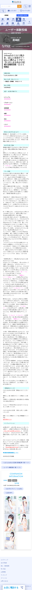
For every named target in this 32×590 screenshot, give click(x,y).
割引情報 (18, 24)
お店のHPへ (9, 493)
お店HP (29, 22)
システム (8, 19)
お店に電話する (11, 587)
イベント (24, 24)
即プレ (2, 24)
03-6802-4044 (22, 15)
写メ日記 (7, 24)
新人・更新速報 (5, 566)
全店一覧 (3, 11)
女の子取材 (4, 563)
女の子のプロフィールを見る (13, 489)
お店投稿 (13, 24)
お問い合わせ (4, 581)
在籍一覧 (13, 19)
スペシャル (4, 578)
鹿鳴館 (5, 480)
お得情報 (3, 572)
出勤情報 (24, 19)
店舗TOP (3, 19)
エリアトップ (4, 559)
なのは (17, 483)
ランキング (4, 575)
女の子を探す (25, 11)
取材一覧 (18, 19)
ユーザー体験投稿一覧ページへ (11, 467)
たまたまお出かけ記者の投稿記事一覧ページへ (16, 462)
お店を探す (12, 11)
